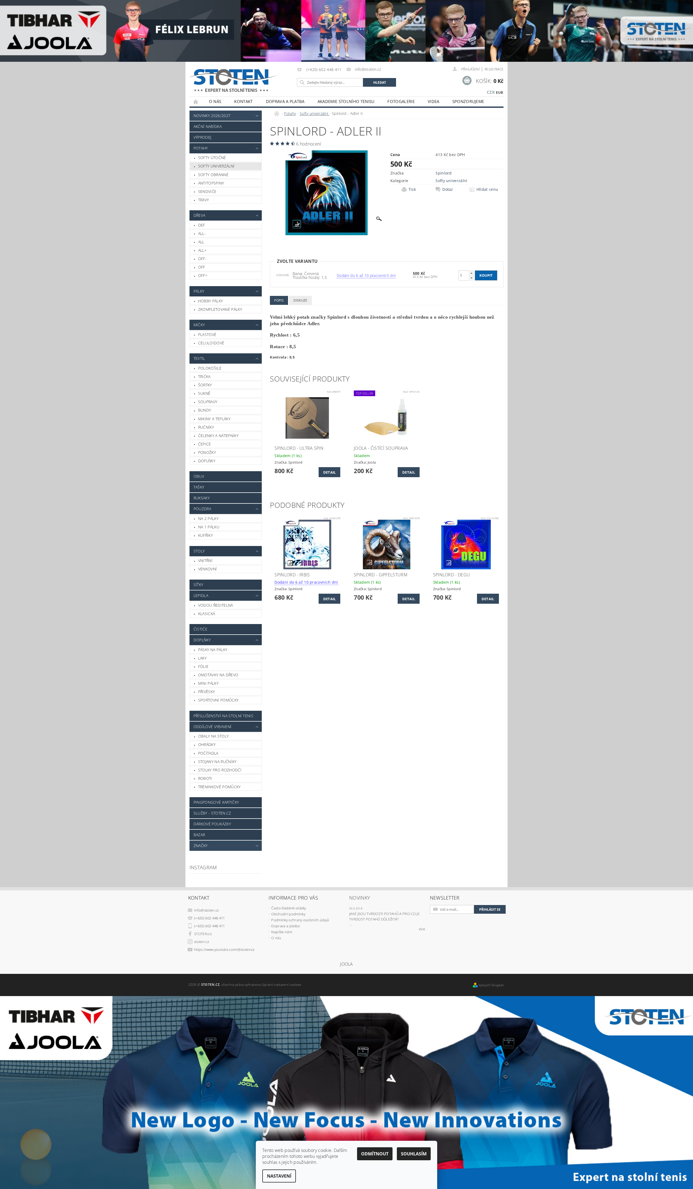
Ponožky (207, 452)
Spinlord (444, 173)
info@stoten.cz (206, 910)
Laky (202, 658)
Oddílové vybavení (212, 726)
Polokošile (209, 368)
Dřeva (199, 215)
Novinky (359, 897)
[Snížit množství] (471, 277)
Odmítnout (374, 1154)
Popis (279, 300)
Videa (433, 101)
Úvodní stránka (195, 101)
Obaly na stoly (213, 736)
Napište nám (281, 931)
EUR (499, 92)
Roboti (205, 778)
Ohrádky (206, 744)
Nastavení (279, 1176)
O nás (215, 101)
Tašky (199, 487)
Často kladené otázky (288, 908)
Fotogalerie (401, 101)
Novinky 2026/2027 (212, 115)
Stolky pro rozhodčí (219, 770)
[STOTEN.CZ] (239, 80)
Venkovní (207, 568)
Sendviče (207, 191)
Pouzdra (202, 508)
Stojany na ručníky (217, 761)
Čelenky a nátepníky (218, 435)
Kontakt (243, 101)
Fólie (203, 666)
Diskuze (300, 300)
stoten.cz (201, 941)
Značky (201, 845)
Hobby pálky (210, 300)
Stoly (199, 551)
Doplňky (206, 460)
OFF (201, 267)
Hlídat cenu (487, 189)
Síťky (198, 584)
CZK (491, 92)
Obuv (199, 476)
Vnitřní (205, 560)
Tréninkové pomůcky (219, 786)
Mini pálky (208, 683)
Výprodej (202, 137)
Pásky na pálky (212, 649)
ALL (201, 241)
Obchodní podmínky (288, 914)
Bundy (204, 410)
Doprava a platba (285, 101)
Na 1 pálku (208, 526)
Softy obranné (213, 174)
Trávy (203, 199)
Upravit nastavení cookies (281, 984)
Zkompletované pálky (220, 309)
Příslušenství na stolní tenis (223, 715)
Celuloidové (211, 342)
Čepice (204, 444)
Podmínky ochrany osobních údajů (300, 919)
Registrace (494, 69)
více (422, 928)
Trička (204, 376)
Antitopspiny (211, 183)
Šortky (205, 384)
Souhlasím (414, 1154)
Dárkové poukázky (212, 823)
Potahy (201, 148)
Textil (199, 358)
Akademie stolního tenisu (346, 101)
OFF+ (202, 275)
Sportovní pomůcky (218, 700)
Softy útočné (212, 157)
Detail (329, 472)
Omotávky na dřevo (218, 674)
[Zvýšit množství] (471, 273)
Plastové (207, 334)
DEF (201, 225)
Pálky (199, 291)
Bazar (199, 834)
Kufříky (205, 535)
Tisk (412, 189)
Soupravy (207, 401)
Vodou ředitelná (215, 605)
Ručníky (206, 427)
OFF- (202, 258)
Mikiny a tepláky (214, 418)
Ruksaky (202, 497)
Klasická (206, 613)
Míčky (199, 324)
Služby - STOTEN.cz (212, 813)
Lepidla (201, 595)
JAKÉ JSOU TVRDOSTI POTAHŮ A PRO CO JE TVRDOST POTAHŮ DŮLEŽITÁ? (384, 916)
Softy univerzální (216, 166)
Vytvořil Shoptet (491, 985)
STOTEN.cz (203, 933)
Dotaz (447, 189)
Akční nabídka (208, 126)
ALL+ (202, 250)
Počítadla (208, 753)
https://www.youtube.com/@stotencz (224, 949)
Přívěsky (206, 691)
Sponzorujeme (468, 101)
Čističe (200, 629)
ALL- (202, 233)
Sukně (204, 393)
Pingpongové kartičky (216, 802)
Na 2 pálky (208, 518)
